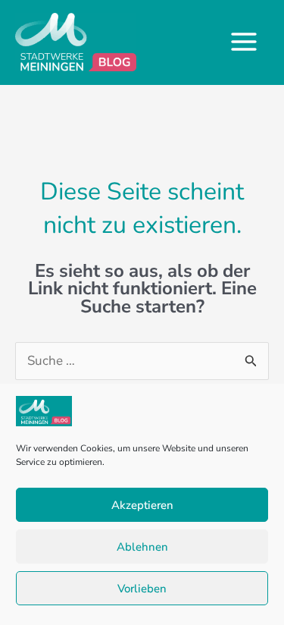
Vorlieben (142, 588)
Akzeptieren (142, 505)
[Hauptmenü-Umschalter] (245, 42)
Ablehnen (142, 546)
